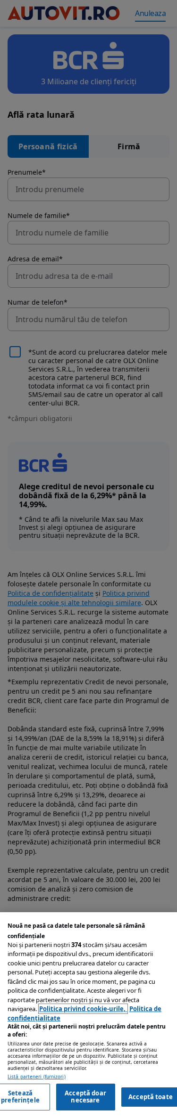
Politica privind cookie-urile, (83, 1009)
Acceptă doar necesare (85, 1097)
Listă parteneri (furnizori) (37, 1077)
